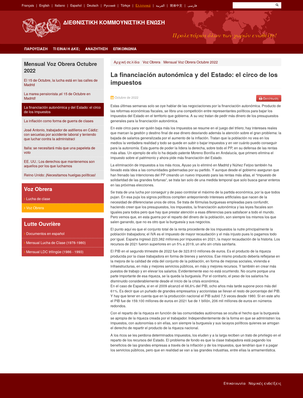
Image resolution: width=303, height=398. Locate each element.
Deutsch (92, 5)
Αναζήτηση (96, 48)
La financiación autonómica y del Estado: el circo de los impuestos (62, 109)
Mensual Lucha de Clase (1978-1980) (55, 242)
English (44, 5)
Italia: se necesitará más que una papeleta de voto (59, 150)
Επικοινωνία (125, 48)
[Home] (41, 27)
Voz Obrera (34, 207)
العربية (160, 5)
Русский (109, 5)
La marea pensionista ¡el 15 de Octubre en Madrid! (57, 96)
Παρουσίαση (36, 48)
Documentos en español (45, 233)
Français (28, 5)
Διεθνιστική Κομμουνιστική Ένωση (114, 22)
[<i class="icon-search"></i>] (277, 5)
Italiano (60, 5)
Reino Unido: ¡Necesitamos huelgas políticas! (60, 174)
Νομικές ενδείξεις (265, 383)
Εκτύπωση (270, 98)
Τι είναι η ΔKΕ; (66, 48)
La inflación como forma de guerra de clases (58, 120)
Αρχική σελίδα (127, 62)
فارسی (192, 5)
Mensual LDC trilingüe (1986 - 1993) (54, 251)
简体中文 (176, 5)
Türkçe (125, 5)
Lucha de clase (37, 198)
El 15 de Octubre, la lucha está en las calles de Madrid (61, 82)
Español (76, 5)
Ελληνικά (143, 5)
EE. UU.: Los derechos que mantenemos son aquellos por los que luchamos (59, 163)
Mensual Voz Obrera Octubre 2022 (190, 62)
